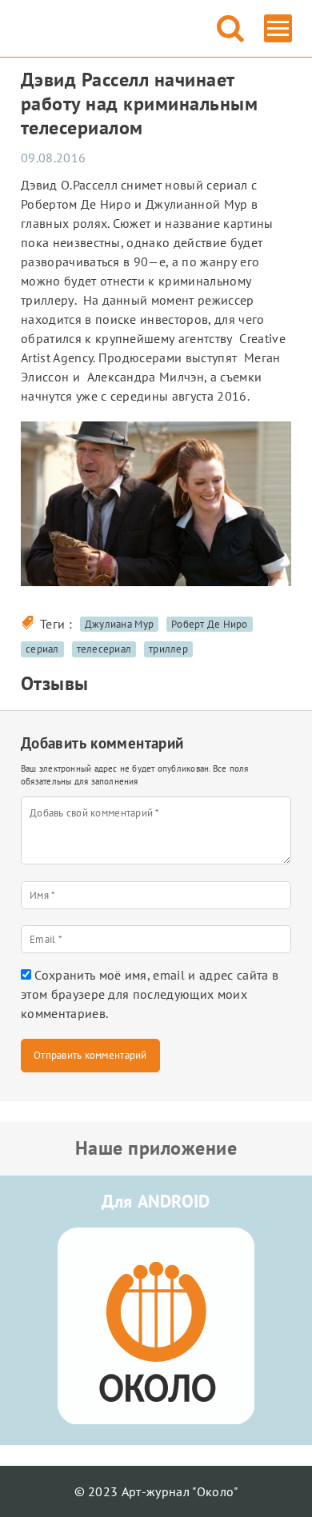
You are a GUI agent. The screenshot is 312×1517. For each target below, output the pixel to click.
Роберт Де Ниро (209, 624)
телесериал (104, 649)
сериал (42, 649)
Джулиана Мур (119, 624)
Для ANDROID (156, 1201)
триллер (168, 649)
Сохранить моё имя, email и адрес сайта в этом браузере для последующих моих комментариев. (149, 994)
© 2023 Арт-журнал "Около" (156, 1491)
